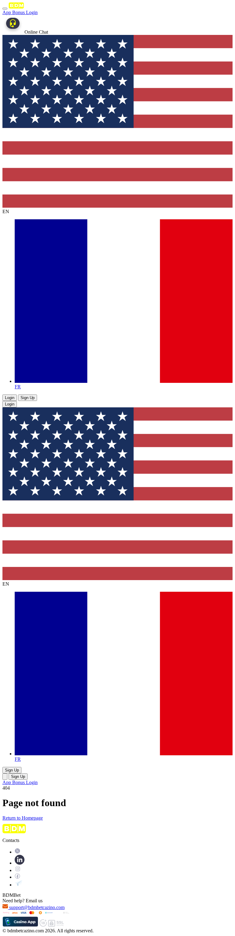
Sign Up (28, 397)
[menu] (4, 8)
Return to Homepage (22, 818)
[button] (4, 776)
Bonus (19, 12)
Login (32, 12)
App (7, 12)
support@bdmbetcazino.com (37, 907)
